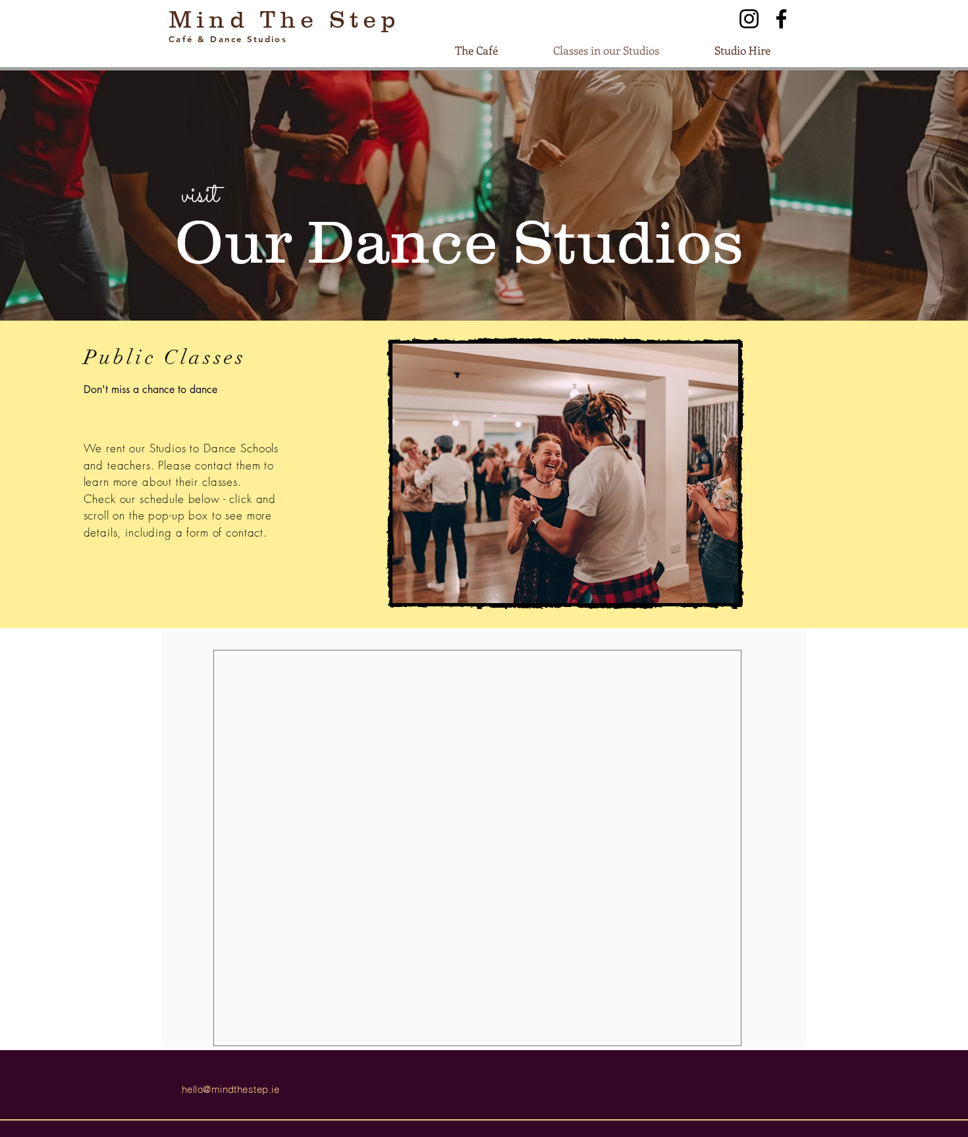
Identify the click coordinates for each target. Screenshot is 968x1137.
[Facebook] (781, 19)
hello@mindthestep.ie (230, 1089)
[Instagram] (749, 19)
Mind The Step (285, 19)
